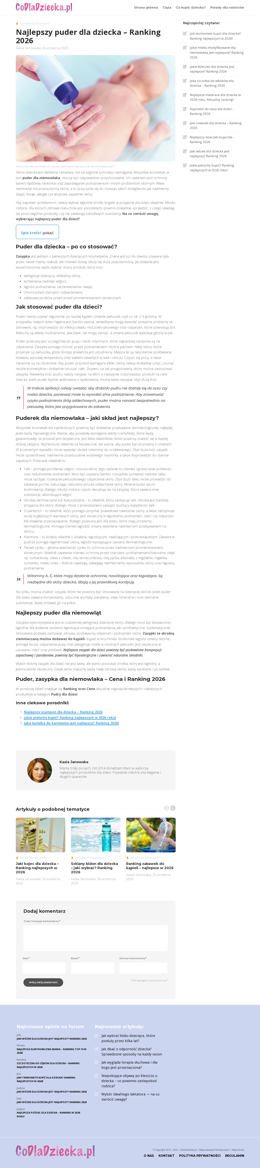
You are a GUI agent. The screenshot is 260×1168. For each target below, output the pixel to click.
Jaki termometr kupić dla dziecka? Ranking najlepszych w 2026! (215, 36)
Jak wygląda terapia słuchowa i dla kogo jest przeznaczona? (129, 1065)
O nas (149, 1156)
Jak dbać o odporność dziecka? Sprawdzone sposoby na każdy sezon (131, 1051)
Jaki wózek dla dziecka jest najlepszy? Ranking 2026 (209, 153)
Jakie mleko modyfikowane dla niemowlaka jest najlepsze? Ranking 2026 (217, 52)
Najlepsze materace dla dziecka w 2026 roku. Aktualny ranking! (215, 97)
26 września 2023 (55, 48)
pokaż (48, 233)
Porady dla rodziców (227, 7)
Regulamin (234, 1156)
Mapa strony (238, 1149)
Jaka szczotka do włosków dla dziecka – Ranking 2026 (212, 83)
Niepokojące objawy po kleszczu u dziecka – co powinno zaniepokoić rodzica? (129, 1080)
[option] (40, 850)
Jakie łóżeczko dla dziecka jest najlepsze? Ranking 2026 (212, 69)
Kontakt (167, 1156)
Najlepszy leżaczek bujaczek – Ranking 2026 (212, 139)
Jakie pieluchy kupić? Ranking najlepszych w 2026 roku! (70, 717)
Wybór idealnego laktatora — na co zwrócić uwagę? (130, 1097)
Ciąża (167, 7)
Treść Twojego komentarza (41, 921)
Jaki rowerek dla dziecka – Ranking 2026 (216, 125)
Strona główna (146, 7)
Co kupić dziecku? (191, 7)
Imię (26, 958)
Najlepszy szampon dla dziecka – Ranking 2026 (63, 712)
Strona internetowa (133, 958)
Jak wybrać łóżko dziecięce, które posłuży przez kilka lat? (128, 1038)
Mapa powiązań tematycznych (214, 1149)
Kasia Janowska (28, 48)
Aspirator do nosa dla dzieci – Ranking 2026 (212, 111)
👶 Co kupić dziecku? (32, 23)
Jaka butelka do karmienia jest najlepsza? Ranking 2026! (71, 723)
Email (75, 958)
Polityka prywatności (200, 1156)
